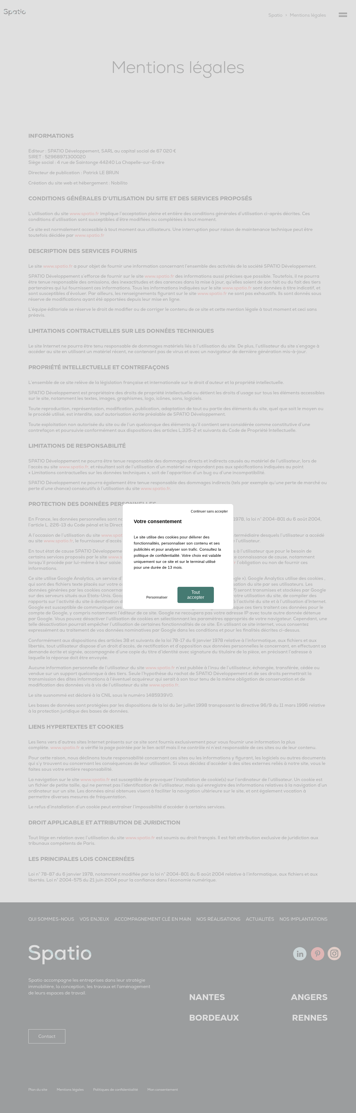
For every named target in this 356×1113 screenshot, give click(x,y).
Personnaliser (156, 597)
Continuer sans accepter (209, 511)
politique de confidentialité (156, 555)
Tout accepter (195, 595)
